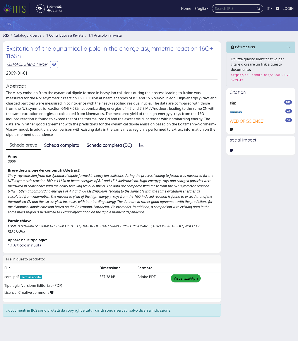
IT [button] (268, 8)
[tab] (141, 145)
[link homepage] (16, 8)
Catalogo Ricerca (27, 35)
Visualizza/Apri (186, 278)
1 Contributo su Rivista (65, 35)
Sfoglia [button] (200, 8)
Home (186, 8)
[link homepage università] (49, 8)
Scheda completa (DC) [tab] (109, 145)
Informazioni (244, 47)
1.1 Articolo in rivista (105, 35)
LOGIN (288, 8)
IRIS (6, 35)
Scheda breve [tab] (23, 145)
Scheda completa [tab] (61, 145)
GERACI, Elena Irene (26, 64)
